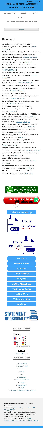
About (21, 17)
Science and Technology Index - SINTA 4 (22, 390)
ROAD (22, 372)
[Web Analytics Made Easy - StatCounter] (21, 351)
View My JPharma (21, 354)
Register (30, 1)
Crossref (22, 382)
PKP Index (22, 369)
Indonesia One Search (22, 380)
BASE (22, 388)
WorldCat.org (22, 385)
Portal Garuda (22, 364)
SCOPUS (34, 47)
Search (21, 29)
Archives (33, 13)
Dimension (22, 377)
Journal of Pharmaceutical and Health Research (22, 5)
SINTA (4, 49)
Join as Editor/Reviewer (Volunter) (22, 22)
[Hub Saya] (21, 193)
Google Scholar (22, 366)
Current (23, 13)
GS (8, 49)
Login (38, 1)
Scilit (22, 374)
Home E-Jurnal (10, 13)
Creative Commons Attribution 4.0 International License (21, 419)
